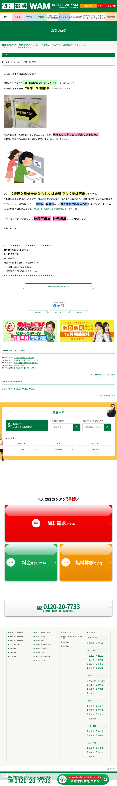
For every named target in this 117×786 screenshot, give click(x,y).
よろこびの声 (40, 636)
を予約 (83, 562)
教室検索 (92, 632)
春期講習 (13, 648)
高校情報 (66, 642)
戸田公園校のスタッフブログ (74, 45)
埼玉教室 (45, 45)
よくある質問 (40, 661)
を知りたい (27, 562)
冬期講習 (13, 657)
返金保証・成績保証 (43, 657)
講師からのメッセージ (44, 644)
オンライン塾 (15, 644)
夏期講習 (13, 653)
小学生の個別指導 (16, 632)
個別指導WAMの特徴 (43, 632)
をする (54, 523)
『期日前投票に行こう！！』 (39, 83)
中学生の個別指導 (16, 636)
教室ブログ (67, 632)
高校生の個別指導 (16, 640)
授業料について (41, 653)
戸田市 (55, 45)
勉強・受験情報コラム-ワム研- (73, 637)
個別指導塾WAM (9, 45)
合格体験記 (40, 640)
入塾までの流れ (41, 648)
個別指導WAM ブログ (29, 45)
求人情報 (66, 646)
